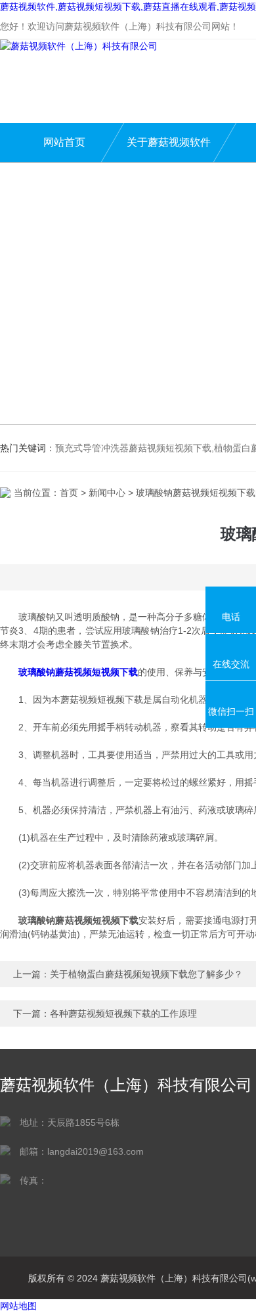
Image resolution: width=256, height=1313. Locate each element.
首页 (69, 492)
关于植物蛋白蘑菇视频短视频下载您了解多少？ (146, 974)
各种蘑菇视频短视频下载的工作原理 (123, 1013)
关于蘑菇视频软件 (169, 142)
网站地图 (18, 1306)
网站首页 (64, 142)
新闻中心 (107, 492)
